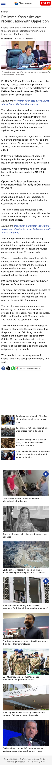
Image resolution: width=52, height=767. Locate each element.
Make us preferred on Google (30, 368)
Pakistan (4, 12)
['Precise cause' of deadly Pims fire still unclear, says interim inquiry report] (8, 420)
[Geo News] (23, 3)
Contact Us (20, 762)
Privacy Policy (39, 762)
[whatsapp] (13, 368)
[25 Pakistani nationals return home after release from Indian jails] (8, 431)
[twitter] (8, 368)
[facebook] (3, 368)
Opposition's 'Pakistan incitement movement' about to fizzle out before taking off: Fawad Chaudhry (26, 229)
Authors (30, 762)
